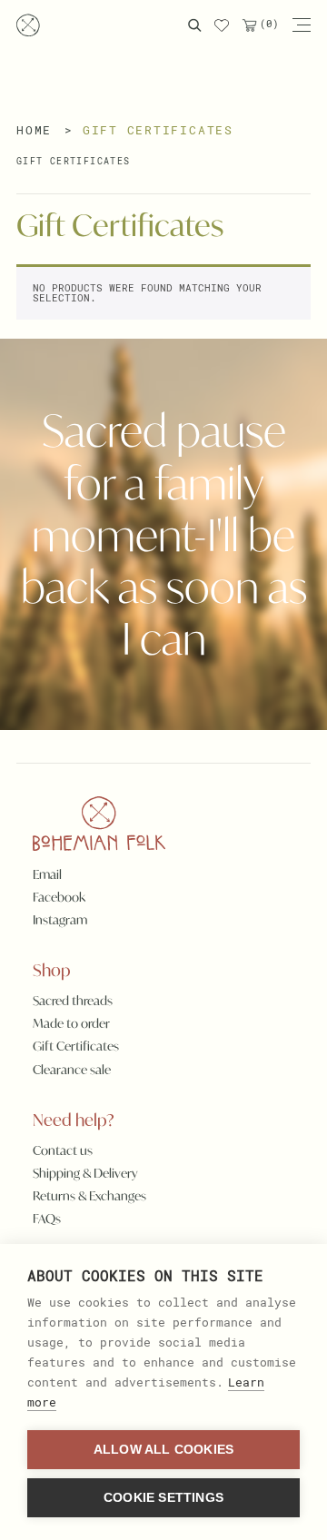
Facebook (59, 897)
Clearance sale (72, 1069)
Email (47, 874)
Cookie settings (163, 1498)
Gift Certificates (73, 161)
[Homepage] (28, 25)
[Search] (195, 25)
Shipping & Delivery (85, 1173)
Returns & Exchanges (89, 1196)
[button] (301, 25)
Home (34, 130)
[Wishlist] (221, 25)
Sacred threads (73, 1000)
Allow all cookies (163, 1449)
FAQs (47, 1218)
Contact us (63, 1150)
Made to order (71, 1023)
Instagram (60, 920)
